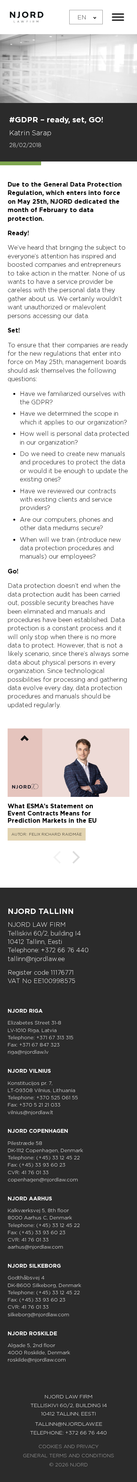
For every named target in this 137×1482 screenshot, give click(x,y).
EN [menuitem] (81, 17)
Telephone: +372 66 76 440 (48, 950)
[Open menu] (118, 17)
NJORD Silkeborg (34, 1266)
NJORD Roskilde (32, 1333)
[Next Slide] (76, 858)
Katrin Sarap (30, 133)
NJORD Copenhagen (38, 1131)
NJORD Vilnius (29, 1071)
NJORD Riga (25, 1011)
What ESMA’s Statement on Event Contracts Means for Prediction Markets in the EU (52, 813)
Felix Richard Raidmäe (55, 834)
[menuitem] (86, 17)
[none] (86, 17)
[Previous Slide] (57, 858)
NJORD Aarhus (30, 1198)
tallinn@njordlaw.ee (36, 959)
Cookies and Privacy (68, 1446)
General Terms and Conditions (68, 1455)
